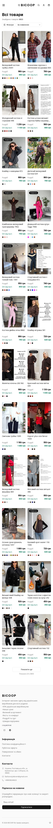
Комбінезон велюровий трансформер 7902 (12, 225)
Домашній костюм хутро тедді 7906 (38, 225)
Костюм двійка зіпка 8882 (13, 330)
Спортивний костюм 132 (38, 648)
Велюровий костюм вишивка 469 (10, 490)
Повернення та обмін (11, 752)
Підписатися (26, 807)
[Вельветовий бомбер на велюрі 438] (13, 577)
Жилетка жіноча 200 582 (13, 383)
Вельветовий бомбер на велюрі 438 (12, 596)
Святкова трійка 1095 (11, 436)
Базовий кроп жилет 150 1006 (38, 543)
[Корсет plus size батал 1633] (39, 417)
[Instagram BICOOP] (4, 730)
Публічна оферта (9, 748)
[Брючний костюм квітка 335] (39, 364)
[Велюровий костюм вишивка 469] (13, 470)
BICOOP (28, 5)
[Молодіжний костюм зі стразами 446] (13, 99)
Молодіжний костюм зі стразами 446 (12, 119)
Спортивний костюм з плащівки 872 (37, 278)
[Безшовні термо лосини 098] (13, 629)
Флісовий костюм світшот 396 (39, 490)
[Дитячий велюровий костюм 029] (39, 152)
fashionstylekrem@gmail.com (16, 776)
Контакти (6, 755)
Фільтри (10, 24)
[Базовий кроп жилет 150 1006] (39, 523)
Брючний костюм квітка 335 (38, 384)
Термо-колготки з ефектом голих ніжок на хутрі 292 (39, 596)
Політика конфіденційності (14, 744)
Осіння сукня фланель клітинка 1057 (12, 543)
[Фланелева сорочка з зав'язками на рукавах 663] (39, 46)
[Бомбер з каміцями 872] (13, 152)
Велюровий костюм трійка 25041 (10, 66)
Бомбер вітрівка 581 (36, 330)
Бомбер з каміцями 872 (12, 171)
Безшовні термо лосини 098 (12, 649)
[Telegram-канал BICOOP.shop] (10, 730)
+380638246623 (11, 780)
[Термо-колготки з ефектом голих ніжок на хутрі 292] (39, 577)
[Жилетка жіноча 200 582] (13, 364)
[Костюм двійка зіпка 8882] (13, 311)
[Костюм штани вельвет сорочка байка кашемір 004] (39, 99)
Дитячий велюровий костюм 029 (37, 172)
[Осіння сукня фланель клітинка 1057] (13, 523)
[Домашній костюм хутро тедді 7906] (39, 205)
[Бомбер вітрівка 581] (39, 311)
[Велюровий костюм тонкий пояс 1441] (13, 258)
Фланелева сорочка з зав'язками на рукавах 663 (39, 66)
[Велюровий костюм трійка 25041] (13, 46)
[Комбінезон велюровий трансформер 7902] (13, 205)
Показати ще (26, 669)
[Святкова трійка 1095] (13, 417)
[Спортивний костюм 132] (39, 629)
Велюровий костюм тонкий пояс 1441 (10, 278)
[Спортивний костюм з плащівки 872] (39, 258)
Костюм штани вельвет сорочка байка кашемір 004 (38, 119)
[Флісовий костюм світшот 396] (39, 470)
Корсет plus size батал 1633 (37, 437)
